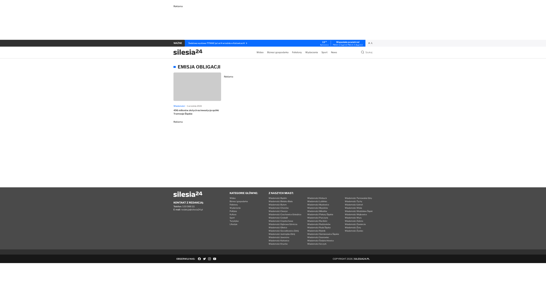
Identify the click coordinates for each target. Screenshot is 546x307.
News (334, 52)
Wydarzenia (311, 52)
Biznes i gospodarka (277, 52)
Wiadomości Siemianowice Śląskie (323, 234)
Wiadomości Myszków (317, 208)
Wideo (260, 52)
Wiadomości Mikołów (317, 211)
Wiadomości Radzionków (318, 224)
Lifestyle (233, 224)
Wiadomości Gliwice (278, 227)
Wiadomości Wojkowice (356, 214)
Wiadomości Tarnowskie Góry (358, 198)
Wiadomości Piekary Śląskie (320, 214)
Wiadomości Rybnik (316, 231)
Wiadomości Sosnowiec (318, 237)
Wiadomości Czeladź (278, 217)
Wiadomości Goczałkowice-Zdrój (284, 231)
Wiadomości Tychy (353, 201)
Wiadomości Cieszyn (278, 211)
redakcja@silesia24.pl (192, 209)
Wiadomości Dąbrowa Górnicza (283, 224)
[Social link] (199, 258)
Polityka (233, 211)
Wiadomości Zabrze (354, 221)
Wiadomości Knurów (278, 244)
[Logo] (187, 54)
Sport (324, 52)
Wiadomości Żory (353, 227)
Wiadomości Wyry (353, 217)
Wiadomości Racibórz (317, 221)
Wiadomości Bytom (278, 204)
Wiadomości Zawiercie (355, 224)
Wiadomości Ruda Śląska (319, 227)
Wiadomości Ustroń (354, 204)
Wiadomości (179, 106)
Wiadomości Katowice (279, 240)
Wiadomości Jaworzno (279, 237)
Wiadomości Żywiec (354, 231)
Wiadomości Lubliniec (317, 201)
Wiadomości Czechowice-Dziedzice (285, 214)
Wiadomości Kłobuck (317, 198)
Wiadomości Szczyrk (316, 244)
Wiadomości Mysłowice (318, 204)
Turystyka (234, 221)
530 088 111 (188, 206)
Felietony (297, 52)
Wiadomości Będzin (278, 198)
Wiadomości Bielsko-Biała (281, 201)
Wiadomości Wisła (353, 208)
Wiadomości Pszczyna (317, 217)
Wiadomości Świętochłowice (320, 240)
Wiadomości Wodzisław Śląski (359, 211)
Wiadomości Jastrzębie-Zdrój (282, 234)
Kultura (233, 214)
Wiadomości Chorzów (279, 208)
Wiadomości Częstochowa (281, 221)
